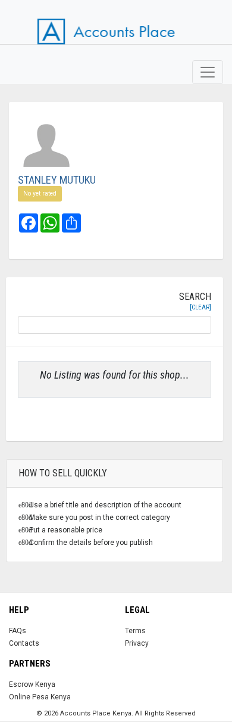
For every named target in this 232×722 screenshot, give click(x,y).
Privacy (137, 643)
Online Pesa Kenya (40, 697)
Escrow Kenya (32, 684)
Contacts (24, 643)
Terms (135, 631)
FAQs (17, 631)
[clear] (200, 307)
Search (195, 301)
